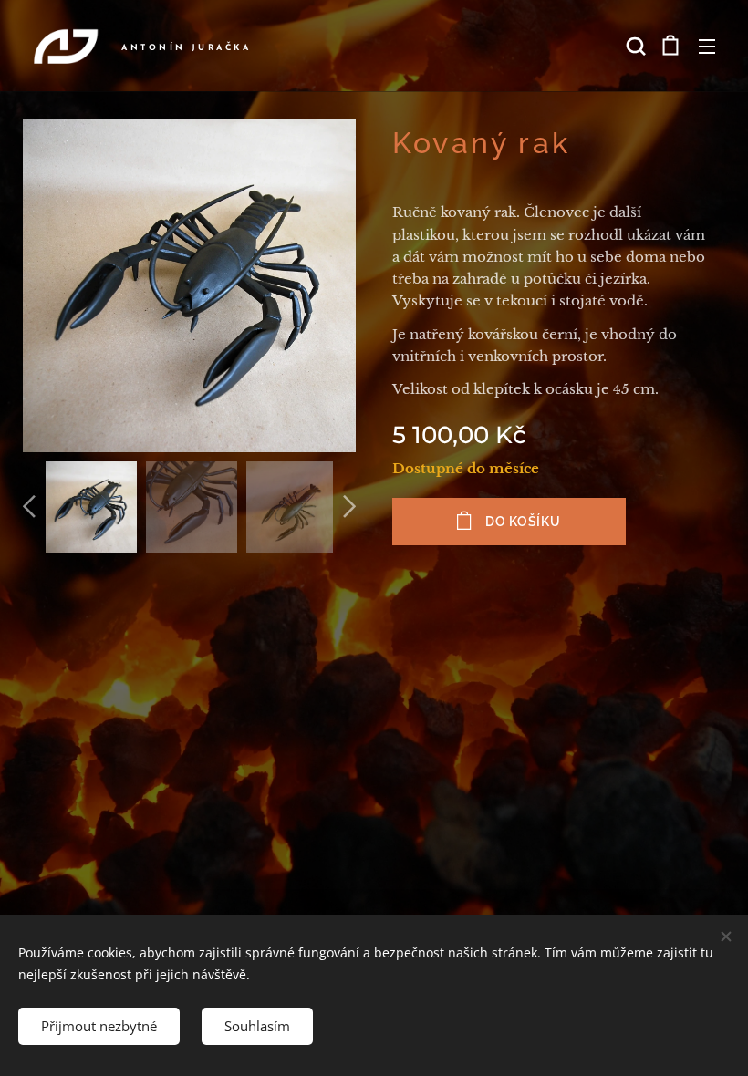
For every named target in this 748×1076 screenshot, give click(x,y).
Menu (707, 45)
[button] (634, 45)
